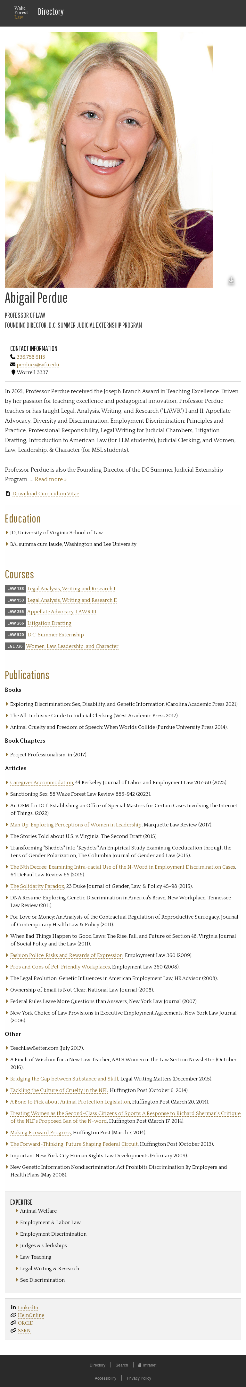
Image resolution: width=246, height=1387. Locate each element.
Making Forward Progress (40, 1133)
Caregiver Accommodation (41, 782)
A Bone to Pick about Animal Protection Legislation (70, 1102)
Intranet (149, 1364)
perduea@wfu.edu (38, 365)
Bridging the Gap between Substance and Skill (64, 1079)
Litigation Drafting (49, 623)
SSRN (24, 1331)
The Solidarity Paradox (37, 886)
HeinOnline (31, 1315)
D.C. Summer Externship (56, 635)
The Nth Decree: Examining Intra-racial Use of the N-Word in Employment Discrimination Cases (122, 867)
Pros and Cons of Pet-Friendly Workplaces (60, 967)
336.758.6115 (31, 357)
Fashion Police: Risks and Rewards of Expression (66, 955)
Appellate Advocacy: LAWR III (61, 612)
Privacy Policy (139, 1378)
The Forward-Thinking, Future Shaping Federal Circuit (74, 1144)
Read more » (51, 479)
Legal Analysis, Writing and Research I (71, 589)
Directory (51, 11)
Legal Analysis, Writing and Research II (72, 600)
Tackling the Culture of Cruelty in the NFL (59, 1090)
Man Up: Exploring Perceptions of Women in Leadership (76, 825)
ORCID (26, 1323)
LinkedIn (28, 1308)
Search (122, 1364)
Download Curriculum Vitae (45, 494)
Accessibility (105, 1378)
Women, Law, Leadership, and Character (72, 646)
